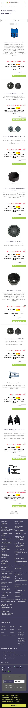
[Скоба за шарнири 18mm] (14, 379)
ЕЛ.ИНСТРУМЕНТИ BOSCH (6, 534)
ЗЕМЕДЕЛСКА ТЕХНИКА (19, 527)
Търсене (12, 632)
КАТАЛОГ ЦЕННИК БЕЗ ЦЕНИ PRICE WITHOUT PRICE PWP (21, 642)
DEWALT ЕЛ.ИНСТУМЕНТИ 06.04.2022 (20, 590)
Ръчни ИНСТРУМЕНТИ (19, 557)
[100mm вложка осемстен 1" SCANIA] (14, 90)
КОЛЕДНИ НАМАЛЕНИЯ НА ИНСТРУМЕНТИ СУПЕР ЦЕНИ (19, 544)
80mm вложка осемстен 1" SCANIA (14, 339)
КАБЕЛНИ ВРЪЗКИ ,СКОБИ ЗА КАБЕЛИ (6, 543)
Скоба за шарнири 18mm (14, 383)
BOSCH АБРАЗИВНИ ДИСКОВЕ (6, 538)
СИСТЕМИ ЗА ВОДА (20, 533)
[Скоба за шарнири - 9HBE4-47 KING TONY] (14, 426)
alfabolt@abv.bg (11, 652)
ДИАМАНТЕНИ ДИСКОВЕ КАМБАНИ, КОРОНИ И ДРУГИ (7, 613)
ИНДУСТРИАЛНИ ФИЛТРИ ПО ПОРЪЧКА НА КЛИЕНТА (6, 595)
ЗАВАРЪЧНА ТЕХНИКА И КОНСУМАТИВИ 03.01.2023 (5, 549)
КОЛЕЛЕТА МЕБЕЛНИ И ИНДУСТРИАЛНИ (7, 572)
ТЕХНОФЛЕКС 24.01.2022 (19, 522)
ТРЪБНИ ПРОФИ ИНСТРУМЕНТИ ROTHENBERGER (19, 538)
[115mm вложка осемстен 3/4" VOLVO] (14, 133)
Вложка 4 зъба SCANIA (14, 290)
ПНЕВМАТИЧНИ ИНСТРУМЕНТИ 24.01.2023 (5, 578)
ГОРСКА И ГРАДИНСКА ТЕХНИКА (4, 562)
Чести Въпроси (5, 635)
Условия (20, 626)
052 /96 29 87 (11, 658)
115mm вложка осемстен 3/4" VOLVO (14, 136)
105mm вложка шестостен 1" (14, 241)
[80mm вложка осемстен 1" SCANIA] (14, 335)
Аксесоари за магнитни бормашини (21, 585)
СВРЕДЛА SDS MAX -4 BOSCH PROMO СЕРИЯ (7, 567)
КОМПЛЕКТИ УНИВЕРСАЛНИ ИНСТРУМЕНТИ (5, 588)
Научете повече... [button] (14, 701)
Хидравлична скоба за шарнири (14, 478)
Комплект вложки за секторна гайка (14, 42)
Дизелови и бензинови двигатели (21, 562)
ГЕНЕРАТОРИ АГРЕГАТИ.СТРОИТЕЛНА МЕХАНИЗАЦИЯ (8, 529)
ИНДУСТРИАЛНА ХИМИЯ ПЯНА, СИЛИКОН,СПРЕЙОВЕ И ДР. (21, 552)
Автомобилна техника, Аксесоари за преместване (21, 574)
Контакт (12, 629)
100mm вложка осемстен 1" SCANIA (14, 93)
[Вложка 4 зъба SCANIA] (14, 287)
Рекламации (4, 629)
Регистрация (13, 626)
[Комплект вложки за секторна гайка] (14, 38)
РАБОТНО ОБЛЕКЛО (20, 599)
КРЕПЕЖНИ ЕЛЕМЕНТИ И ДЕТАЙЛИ (5, 523)
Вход (2, 632)
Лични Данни (13, 635)
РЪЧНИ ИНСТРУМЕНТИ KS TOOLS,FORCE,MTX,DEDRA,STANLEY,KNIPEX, (14, 600)
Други (19, 629)
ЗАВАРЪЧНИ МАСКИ (20, 530)
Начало (3, 626)
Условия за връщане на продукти (21, 634)
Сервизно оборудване (20, 565)
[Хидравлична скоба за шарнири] (14, 475)
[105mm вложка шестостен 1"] (14, 238)
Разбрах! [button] (14, 705)
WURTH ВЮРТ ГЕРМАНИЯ (19, 595)
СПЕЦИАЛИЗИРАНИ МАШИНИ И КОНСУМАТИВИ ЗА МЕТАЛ (6, 607)
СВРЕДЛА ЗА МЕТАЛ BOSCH (6, 583)
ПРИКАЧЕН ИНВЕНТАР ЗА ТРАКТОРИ (5, 556)
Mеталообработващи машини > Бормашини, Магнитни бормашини (21, 580)
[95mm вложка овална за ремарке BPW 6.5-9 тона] (14, 185)
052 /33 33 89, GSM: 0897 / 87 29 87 (17, 655)
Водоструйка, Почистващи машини (20, 569)
